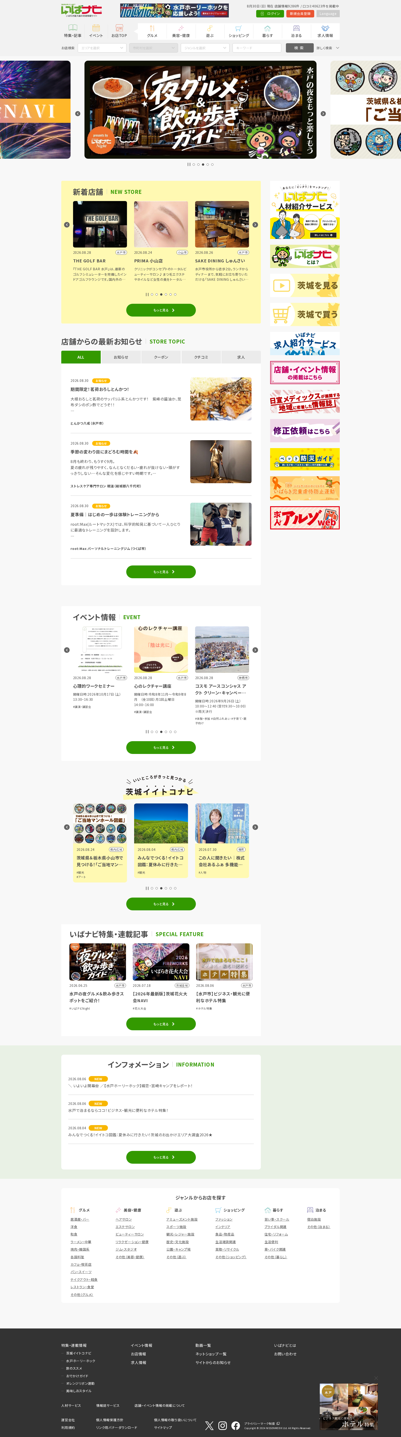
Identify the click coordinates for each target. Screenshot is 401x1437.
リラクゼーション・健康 (132, 1241)
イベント (96, 35)
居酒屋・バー (80, 1219)
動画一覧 (203, 1345)
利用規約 (68, 1427)
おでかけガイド (77, 1376)
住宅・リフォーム (276, 1234)
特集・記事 (73, 35)
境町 (241, 849)
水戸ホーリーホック (80, 1360)
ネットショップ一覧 (210, 1354)
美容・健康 (181, 35)
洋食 (74, 1226)
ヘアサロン (124, 1219)
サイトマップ (163, 1427)
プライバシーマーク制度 (259, 1423)
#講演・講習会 (82, 707)
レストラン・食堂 (82, 1287)
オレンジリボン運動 (80, 1383)
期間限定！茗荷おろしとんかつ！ (100, 389)
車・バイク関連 (275, 1249)
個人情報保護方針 (109, 1419)
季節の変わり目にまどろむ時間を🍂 (104, 452)
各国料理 (77, 1257)
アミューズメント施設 (181, 1219)
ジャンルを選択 (194, 48)
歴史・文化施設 (177, 1241)
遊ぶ (210, 35)
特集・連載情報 (74, 1345)
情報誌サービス (108, 1405)
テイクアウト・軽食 (84, 1279)
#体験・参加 (202, 718)
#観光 (80, 872)
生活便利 (271, 1241)
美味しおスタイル (78, 1390)
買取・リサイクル (227, 1249)
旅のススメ (74, 1368)
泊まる (296, 35)
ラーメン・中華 (81, 1241)
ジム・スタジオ (126, 1249)
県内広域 (116, 849)
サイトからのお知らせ (213, 1362)
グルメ (152, 35)
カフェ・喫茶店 (81, 1264)
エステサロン (125, 1226)
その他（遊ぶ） (176, 1257)
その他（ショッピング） (231, 1257)
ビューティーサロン (130, 1234)
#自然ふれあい (220, 718)
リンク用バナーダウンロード (116, 1427)
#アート (81, 877)
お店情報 (138, 1354)
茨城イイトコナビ (78, 1353)
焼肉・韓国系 (80, 1249)
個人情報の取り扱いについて (175, 1419)
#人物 (202, 872)
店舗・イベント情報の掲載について (160, 1405)
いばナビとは (285, 1345)
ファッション (224, 1219)
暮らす (267, 35)
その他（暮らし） (276, 1257)
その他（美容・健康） (130, 1257)
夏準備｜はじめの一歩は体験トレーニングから (115, 514)
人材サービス (71, 1405)
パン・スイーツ (81, 1271)
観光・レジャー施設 (180, 1234)
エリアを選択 (90, 48)
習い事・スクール (277, 1219)
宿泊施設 (314, 1219)
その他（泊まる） (318, 1226)
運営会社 (68, 1419)
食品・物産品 (224, 1234)
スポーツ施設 (176, 1226)
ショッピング (239, 35)
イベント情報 (141, 1345)
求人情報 (325, 35)
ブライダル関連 (276, 1226)
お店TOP (119, 35)
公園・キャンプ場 (178, 1249)
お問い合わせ (285, 1354)
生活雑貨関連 (225, 1241)
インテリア (222, 1226)
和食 (74, 1234)
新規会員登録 (300, 13)
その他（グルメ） (82, 1294)
